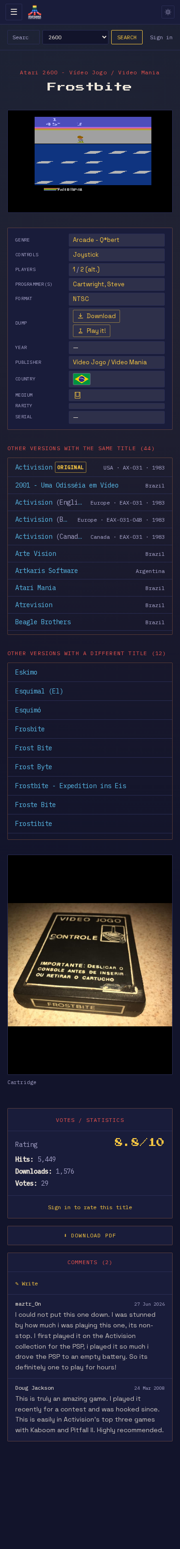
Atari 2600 (39, 72)
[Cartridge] (77, 395)
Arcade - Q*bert (96, 240)
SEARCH (127, 37)
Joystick (86, 255)
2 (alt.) (90, 269)
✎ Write (26, 1283)
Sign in (161, 37)
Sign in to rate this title (90, 1207)
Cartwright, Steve (99, 284)
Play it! (96, 331)
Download (101, 316)
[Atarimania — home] (35, 12)
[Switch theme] (168, 12)
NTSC (81, 299)
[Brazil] (81, 379)
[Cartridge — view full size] (90, 964)
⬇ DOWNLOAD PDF (90, 1235)
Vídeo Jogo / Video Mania (110, 362)
